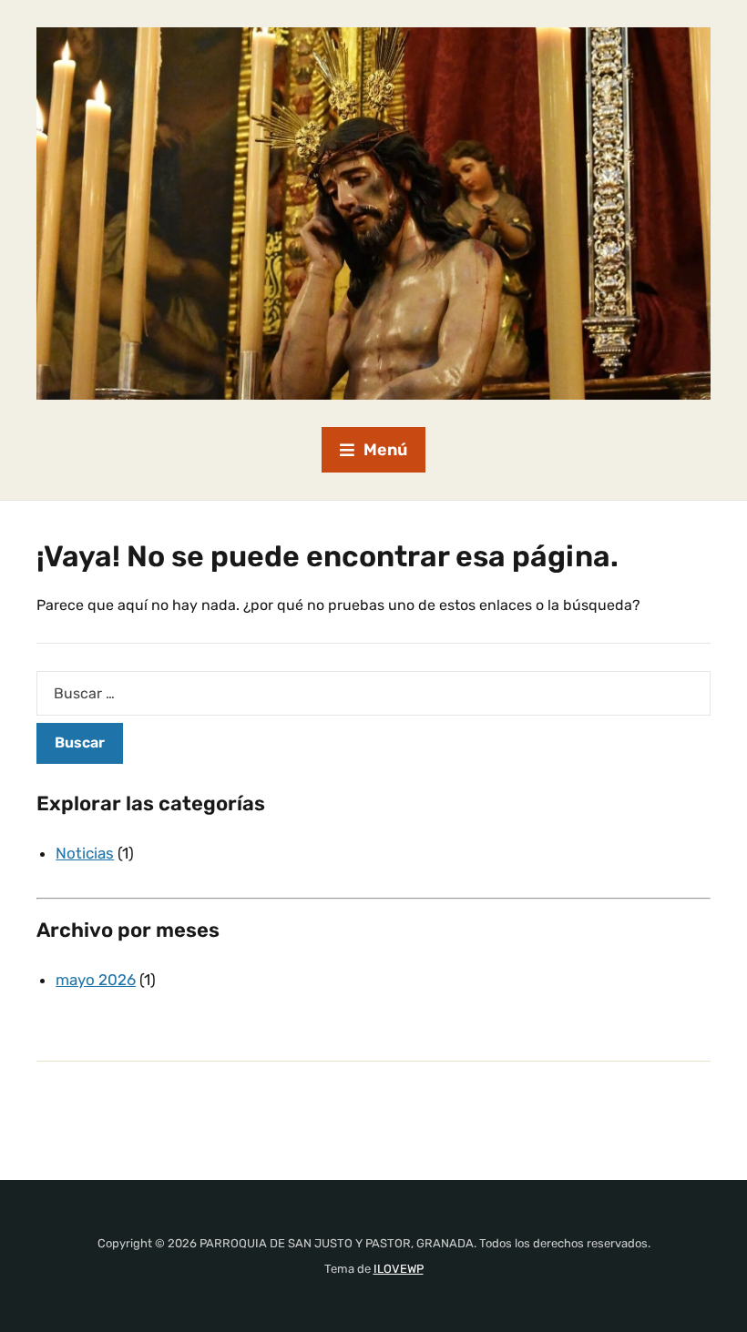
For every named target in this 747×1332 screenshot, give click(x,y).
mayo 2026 (96, 980)
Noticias (85, 853)
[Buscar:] (373, 693)
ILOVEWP (399, 1269)
